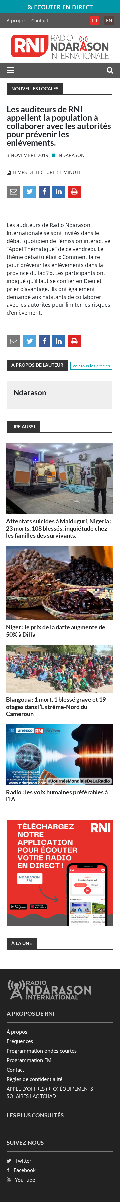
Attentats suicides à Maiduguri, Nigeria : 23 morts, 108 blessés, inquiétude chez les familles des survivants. (59, 528)
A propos (17, 20)
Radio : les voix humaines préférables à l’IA (57, 795)
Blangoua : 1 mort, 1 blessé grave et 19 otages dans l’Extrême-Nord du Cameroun (56, 706)
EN (109, 20)
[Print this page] (74, 191)
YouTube (25, 1179)
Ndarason (72, 155)
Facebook (25, 1170)
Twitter (23, 1160)
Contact (39, 20)
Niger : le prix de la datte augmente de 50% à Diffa (55, 630)
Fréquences (20, 1041)
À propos (17, 1031)
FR (94, 20)
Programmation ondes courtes (42, 1050)
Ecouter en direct (62, 7)
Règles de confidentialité (34, 1079)
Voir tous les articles (91, 366)
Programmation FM (29, 1060)
